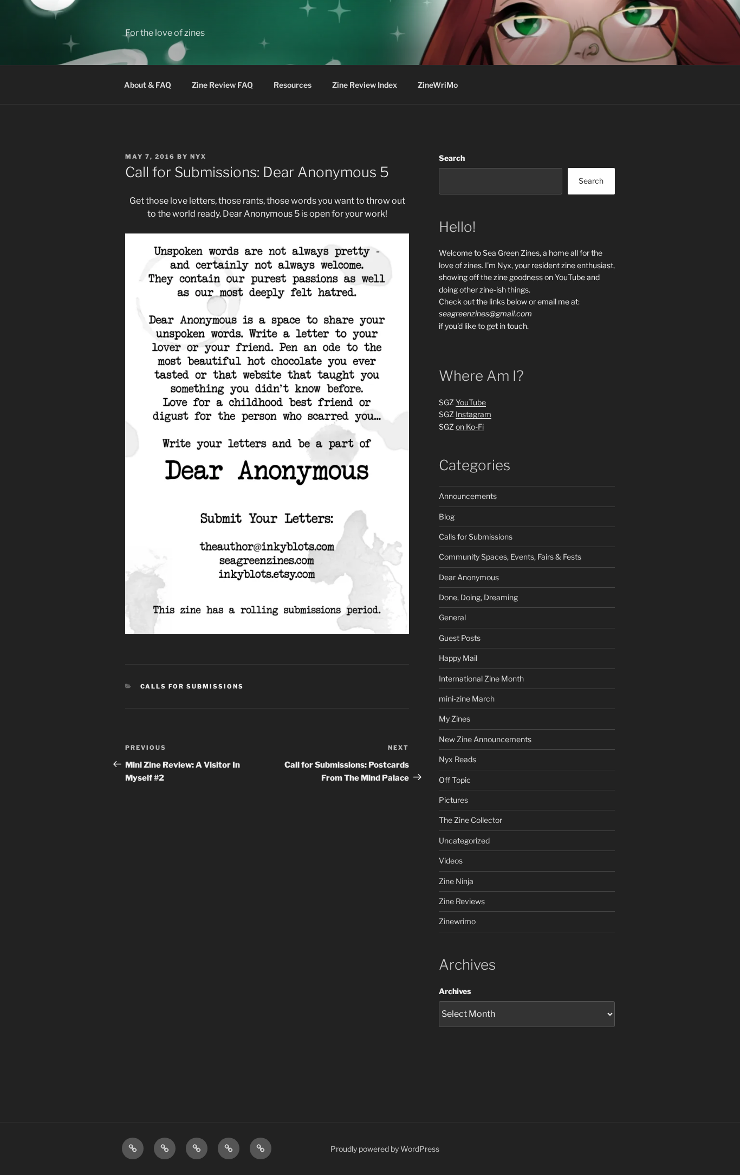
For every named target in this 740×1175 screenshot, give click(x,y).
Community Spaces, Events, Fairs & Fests (510, 556)
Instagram (473, 414)
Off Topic (455, 779)
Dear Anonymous (469, 577)
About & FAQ (147, 84)
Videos (451, 860)
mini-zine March (467, 698)
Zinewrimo (457, 921)
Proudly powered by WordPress (384, 1148)
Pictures (453, 799)
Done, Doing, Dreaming (478, 597)
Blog (447, 516)
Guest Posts (460, 637)
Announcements (468, 496)
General (452, 617)
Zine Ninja (456, 881)
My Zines (454, 718)
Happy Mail (458, 658)
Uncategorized (464, 840)
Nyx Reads (457, 759)
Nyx (198, 156)
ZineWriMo (438, 84)
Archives (455, 991)
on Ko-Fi (470, 426)
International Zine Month (481, 678)
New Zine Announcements (485, 739)
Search (452, 158)
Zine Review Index (364, 84)
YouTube (471, 402)
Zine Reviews (462, 901)
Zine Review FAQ (222, 84)
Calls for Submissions (192, 686)
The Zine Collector (470, 820)
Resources (292, 84)
